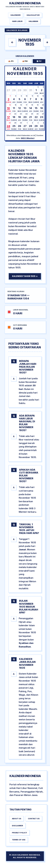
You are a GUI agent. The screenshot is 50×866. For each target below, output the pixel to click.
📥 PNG (25, 61)
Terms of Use (18, 840)
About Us (16, 819)
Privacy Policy (19, 833)
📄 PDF (39, 61)
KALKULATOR (33, 15)
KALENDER (16, 15)
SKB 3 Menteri (27, 138)
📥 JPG (11, 61)
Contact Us (34, 819)
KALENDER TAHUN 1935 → (25, 276)
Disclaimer (17, 826)
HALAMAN (33, 21)
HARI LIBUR (17, 21)
